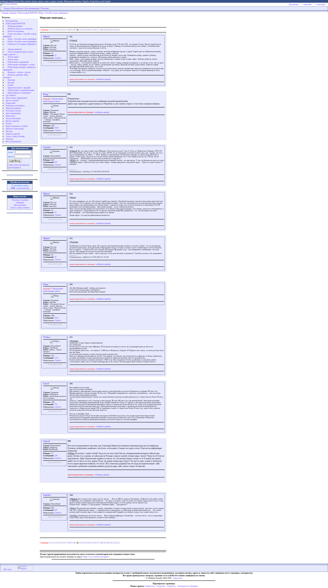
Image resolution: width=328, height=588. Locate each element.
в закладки (320, 4)
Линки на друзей (13, 134)
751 (55, 404)
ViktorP (46, 441)
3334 (56, 128)
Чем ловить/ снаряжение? (17, 98)
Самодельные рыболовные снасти (53, 100)
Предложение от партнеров (19, 93)
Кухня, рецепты (12, 121)
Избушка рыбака (15, 26)
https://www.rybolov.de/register (96, 557)
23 (119, 30)
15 (91, 30)
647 (55, 162)
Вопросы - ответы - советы (19, 72)
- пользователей (20, 188)
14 (88, 30)
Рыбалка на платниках (15, 105)
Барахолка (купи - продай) (19, 87)
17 (98, 30)
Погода (9, 131)
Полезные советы (13, 111)
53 (55, 55)
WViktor (47, 337)
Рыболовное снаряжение (18, 62)
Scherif (46, 384)
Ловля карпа (13, 57)
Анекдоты (171, 586)
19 (105, 30)
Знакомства (150, 586)
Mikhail (46, 37)
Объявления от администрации (21, 90)
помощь (294, 4)
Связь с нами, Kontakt (15, 136)
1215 (56, 358)
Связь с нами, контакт (19, 207)
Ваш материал (20, 205)
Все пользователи (13, 141)
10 (74, 30)
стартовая (307, 4)
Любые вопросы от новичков (20, 29)
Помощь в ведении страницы (20, 201)
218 (55, 455)
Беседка (11, 82)
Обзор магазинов (13, 118)
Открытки (160, 586)
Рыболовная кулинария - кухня (21, 64)
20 (108, 30)
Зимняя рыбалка (15, 49)
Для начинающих (32, 8)
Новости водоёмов (16, 31)
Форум (7, 8)
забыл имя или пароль (18, 165)
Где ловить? (11, 95)
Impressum (177, 578)
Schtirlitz (47, 147)
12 (81, 30)
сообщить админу (103, 79)
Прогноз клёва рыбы (15, 128)
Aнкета (58, 58)
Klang (45, 94)
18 (101, 30)
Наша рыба (10, 103)
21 (112, 30)
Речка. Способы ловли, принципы (22, 41)
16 (95, 30)
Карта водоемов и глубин (17, 126)
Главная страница (9, 13)
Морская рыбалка (13, 108)
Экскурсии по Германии (187, 586)
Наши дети (10, 116)
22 (115, 30)
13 (84, 30)
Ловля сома (13, 59)
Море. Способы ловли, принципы (53, 13)
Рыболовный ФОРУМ (27, 13)
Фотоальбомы (17, 8)
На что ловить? (12, 100)
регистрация (14, 167)
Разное (10, 85)
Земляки (11, 80)
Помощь (44, 8)
